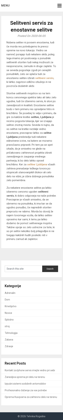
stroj (7, 326)
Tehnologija (11, 333)
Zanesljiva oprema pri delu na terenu (25, 377)
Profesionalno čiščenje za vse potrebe (26, 390)
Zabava (9, 339)
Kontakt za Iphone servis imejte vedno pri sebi (30, 370)
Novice (8, 313)
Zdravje (9, 346)
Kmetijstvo (10, 306)
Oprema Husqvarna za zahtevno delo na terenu (31, 397)
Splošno (9, 319)
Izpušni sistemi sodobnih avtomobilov (25, 383)
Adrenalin (10, 293)
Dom (7, 299)
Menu (5, 5)
